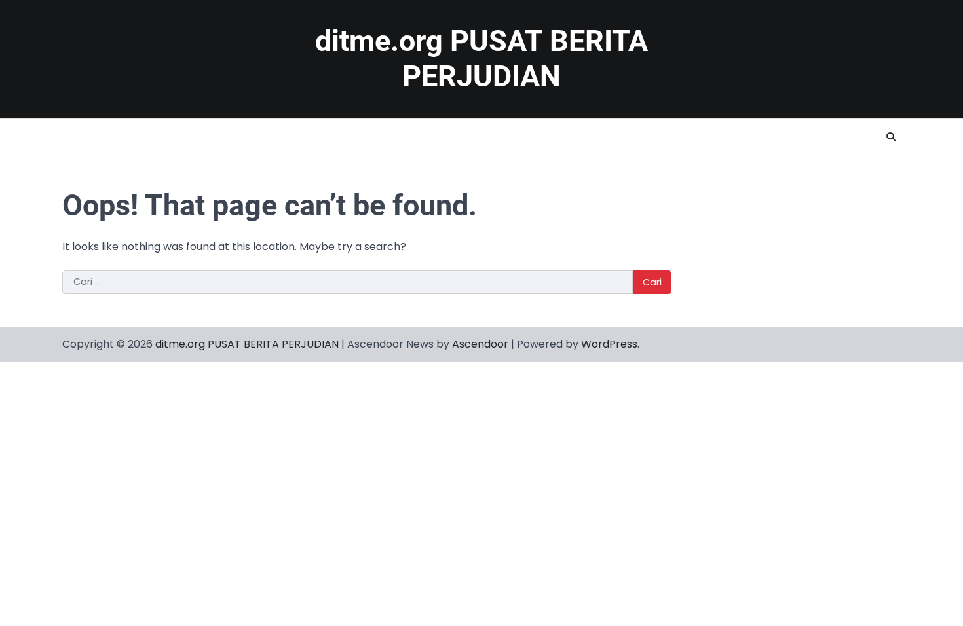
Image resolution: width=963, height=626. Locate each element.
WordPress (609, 344)
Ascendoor (480, 344)
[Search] (891, 137)
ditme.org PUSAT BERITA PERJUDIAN (481, 59)
